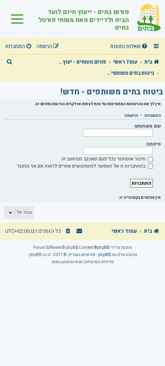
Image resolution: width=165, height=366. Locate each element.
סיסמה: (153, 144)
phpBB (103, 247)
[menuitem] (129, 46)
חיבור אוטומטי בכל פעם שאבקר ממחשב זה (104, 158)
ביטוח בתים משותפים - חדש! (111, 92)
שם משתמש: (147, 126)
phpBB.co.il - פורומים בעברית (94, 255)
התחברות (153, 115)
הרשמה (131, 115)
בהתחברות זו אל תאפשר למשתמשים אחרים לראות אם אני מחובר (82, 166)
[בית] (145, 19)
